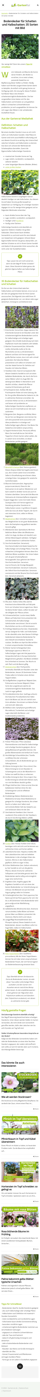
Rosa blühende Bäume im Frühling (15, 1233)
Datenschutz (23, 1388)
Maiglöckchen (10, 519)
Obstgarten (8, 1224)
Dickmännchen (10, 667)
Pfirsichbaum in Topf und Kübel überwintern (18, 1140)
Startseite (4, 13)
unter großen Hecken (13, 167)
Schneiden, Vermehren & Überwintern (16, 1129)
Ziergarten (8, 1089)
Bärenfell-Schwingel (12, 467)
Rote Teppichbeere (12, 954)
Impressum (7, 1391)
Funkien (8, 844)
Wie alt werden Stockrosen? (16, 1096)
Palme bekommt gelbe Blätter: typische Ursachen (17, 1280)
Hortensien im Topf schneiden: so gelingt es (19, 1188)
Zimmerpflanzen (20, 1271)
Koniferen (19, 221)
